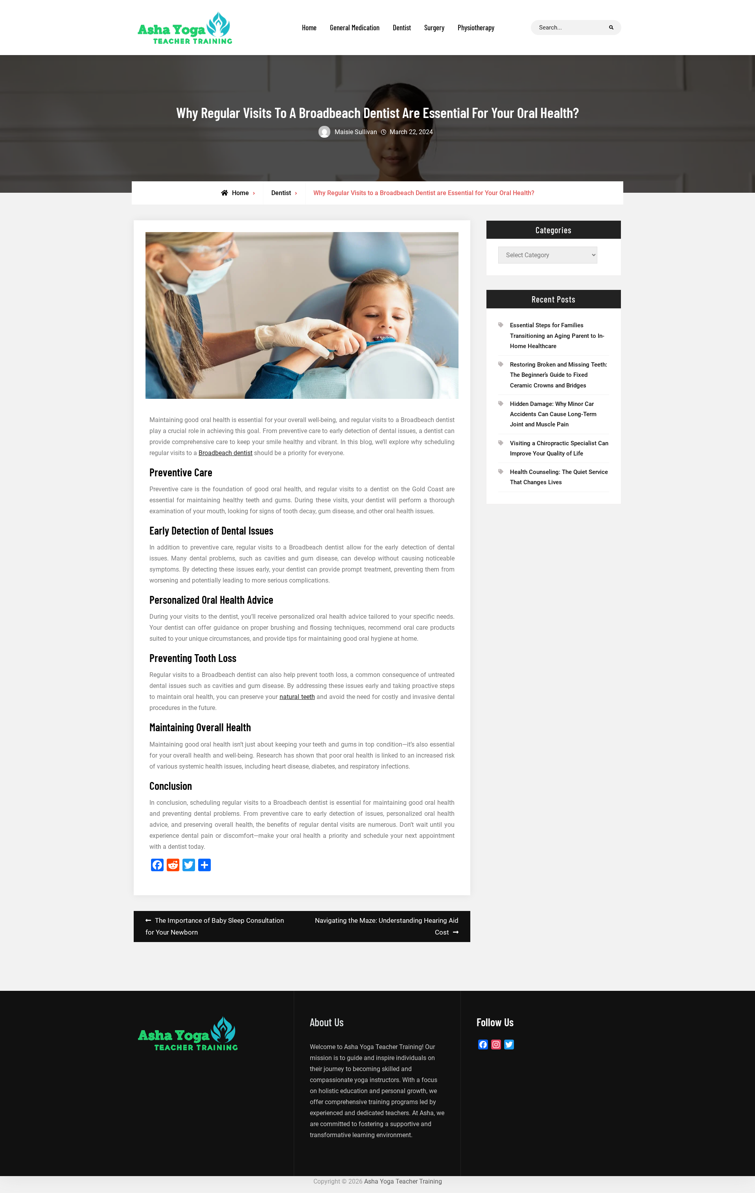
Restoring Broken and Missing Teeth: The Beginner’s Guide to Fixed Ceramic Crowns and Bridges (558, 375)
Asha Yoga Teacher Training (403, 1181)
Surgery (434, 27)
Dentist (402, 27)
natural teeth (297, 697)
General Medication (354, 27)
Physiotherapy (476, 27)
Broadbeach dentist (225, 453)
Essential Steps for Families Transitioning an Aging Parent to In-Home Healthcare (557, 336)
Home (309, 27)
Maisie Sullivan (356, 132)
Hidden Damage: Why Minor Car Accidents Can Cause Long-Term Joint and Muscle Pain (553, 414)
